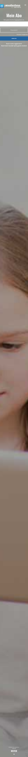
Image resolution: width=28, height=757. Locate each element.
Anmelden (14, 38)
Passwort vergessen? (22, 34)
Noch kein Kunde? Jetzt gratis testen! (14, 46)
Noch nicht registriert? (14, 44)
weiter (14, 751)
